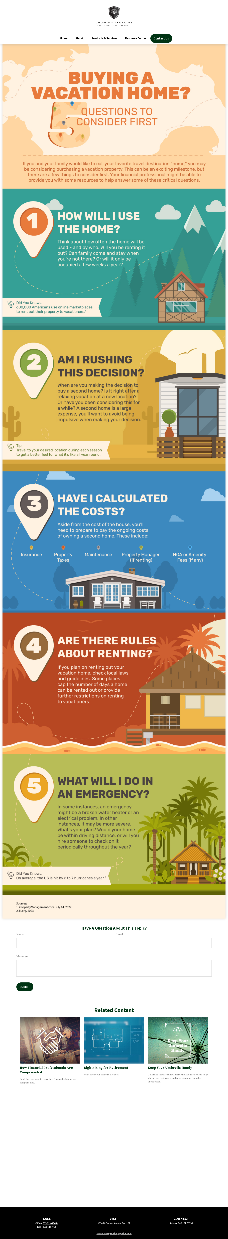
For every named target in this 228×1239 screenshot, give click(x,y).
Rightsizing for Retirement (106, 1068)
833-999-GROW (50, 1223)
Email (119, 934)
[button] (63, 38)
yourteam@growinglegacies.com (114, 1233)
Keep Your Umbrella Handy (170, 1068)
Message (22, 956)
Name (20, 934)
